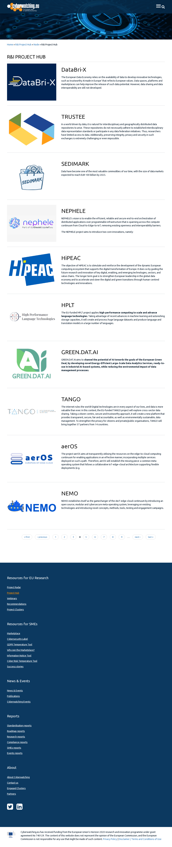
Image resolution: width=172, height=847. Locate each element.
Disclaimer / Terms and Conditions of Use (140, 839)
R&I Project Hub (23, 44)
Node (36, 44)
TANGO (71, 399)
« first (27, 537)
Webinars (12, 598)
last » (150, 537)
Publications (13, 696)
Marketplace (13, 633)
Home (10, 44)
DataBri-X (73, 69)
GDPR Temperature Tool (19, 644)
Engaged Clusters (16, 788)
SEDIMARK (75, 163)
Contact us (12, 782)
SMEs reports (14, 747)
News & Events (15, 690)
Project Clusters (15, 609)
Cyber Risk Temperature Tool (22, 661)
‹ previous (42, 537)
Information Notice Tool (19, 655)
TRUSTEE (73, 116)
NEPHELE (73, 211)
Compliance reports (17, 742)
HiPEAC (71, 258)
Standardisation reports (19, 725)
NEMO (69, 493)
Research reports (16, 736)
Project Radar (14, 587)
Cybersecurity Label (17, 639)
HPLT (67, 305)
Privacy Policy (110, 839)
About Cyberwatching (18, 777)
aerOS (69, 446)
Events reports (15, 753)
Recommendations (16, 604)
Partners (11, 794)
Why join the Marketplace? (21, 650)
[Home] (25, 6)
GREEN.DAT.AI (79, 352)
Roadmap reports (16, 731)
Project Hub (13, 593)
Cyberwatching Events (19, 701)
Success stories (15, 666)
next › (137, 537)
